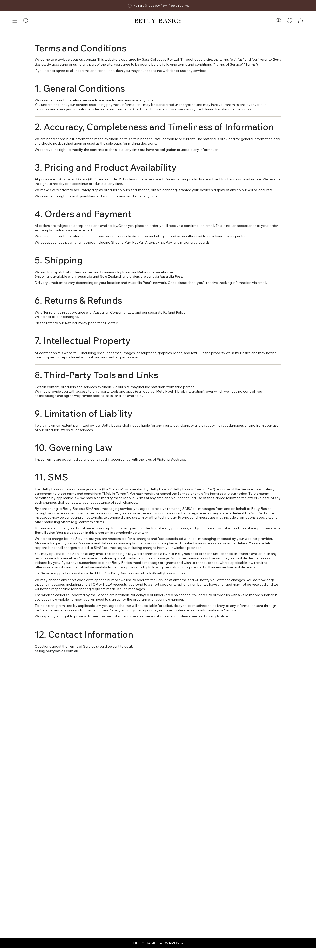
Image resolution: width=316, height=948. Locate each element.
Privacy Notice (216, 616)
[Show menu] (15, 20)
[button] (158, 943)
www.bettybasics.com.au (75, 59)
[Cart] (300, 20)
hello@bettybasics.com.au (166, 573)
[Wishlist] (289, 21)
